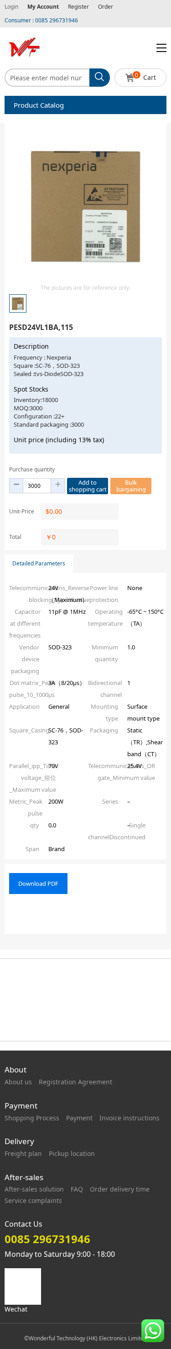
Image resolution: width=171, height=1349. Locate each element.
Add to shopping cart (88, 485)
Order (105, 6)
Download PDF (38, 883)
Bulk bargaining (131, 485)
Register (78, 6)
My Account (43, 6)
